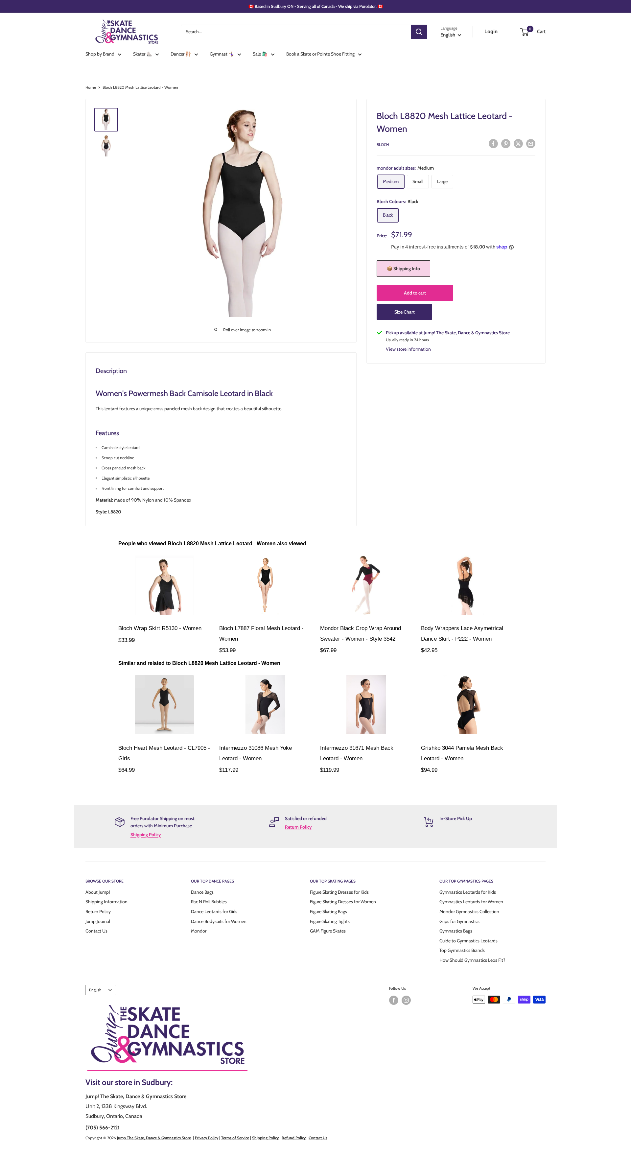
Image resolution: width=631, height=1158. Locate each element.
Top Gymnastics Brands (462, 950)
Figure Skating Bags (328, 911)
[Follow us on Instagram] (406, 1000)
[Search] (419, 32)
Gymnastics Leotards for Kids (467, 892)
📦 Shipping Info (403, 269)
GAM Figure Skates (328, 931)
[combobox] (296, 32)
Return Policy (298, 827)
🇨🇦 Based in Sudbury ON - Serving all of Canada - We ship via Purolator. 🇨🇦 (315, 6)
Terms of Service (235, 1137)
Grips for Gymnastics (459, 921)
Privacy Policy (206, 1137)
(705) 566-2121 (102, 1127)
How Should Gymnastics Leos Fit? (472, 960)
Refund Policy (294, 1137)
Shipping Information (106, 902)
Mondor (198, 931)
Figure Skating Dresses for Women (343, 902)
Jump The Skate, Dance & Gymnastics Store (154, 1137)
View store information (408, 349)
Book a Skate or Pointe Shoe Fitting (320, 54)
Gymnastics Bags (455, 931)
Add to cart (415, 293)
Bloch (383, 144)
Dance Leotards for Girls (214, 911)
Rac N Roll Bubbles (209, 902)
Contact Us (96, 931)
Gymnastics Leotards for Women (471, 902)
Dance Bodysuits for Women (218, 921)
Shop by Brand (99, 54)
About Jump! (97, 892)
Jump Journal (97, 921)
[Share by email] (530, 144)
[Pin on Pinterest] (505, 144)
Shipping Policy (145, 835)
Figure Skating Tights (330, 921)
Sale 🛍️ (260, 54)
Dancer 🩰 (181, 54)
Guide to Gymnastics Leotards (468, 941)
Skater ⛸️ (142, 54)
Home (90, 87)
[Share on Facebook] (493, 144)
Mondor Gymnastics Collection (469, 911)
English (95, 990)
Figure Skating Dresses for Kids (339, 892)
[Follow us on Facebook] (393, 1000)
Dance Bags (202, 892)
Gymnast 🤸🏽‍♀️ (222, 54)
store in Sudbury (143, 1082)
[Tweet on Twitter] (518, 144)
